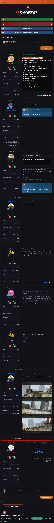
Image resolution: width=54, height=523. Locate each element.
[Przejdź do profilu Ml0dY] (11, 206)
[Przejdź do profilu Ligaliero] (4, 42)
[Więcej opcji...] (50, 54)
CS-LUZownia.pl (48, 461)
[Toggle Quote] (24, 155)
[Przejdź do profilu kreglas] (11, 447)
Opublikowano (28, 54)
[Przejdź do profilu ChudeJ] (11, 253)
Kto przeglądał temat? (46, 48)
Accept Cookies (37, 518)
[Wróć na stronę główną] (4, 512)
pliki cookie (19, 517)
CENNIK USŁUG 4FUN (27, 28)
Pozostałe (17, 42)
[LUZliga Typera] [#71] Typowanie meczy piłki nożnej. (27, 32)
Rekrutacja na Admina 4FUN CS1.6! (27, 24)
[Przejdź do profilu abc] (11, 106)
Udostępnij (36, 42)
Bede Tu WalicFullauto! (42, 291)
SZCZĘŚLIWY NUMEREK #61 (27, 19)
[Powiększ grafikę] (37, 450)
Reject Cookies (47, 518)
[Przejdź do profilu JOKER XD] (24, 185)
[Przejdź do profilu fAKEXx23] (11, 157)
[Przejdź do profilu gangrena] (11, 293)
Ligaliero (39, 155)
